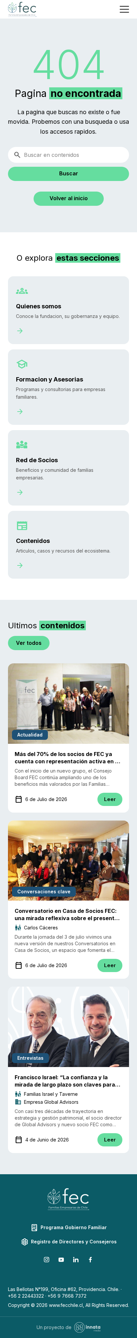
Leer (110, 799)
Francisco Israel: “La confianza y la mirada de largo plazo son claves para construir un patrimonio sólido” (65, 1084)
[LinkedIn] (75, 1260)
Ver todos (29, 643)
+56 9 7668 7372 (67, 1296)
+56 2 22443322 (26, 1296)
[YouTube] (61, 1260)
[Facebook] (90, 1260)
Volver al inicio (69, 198)
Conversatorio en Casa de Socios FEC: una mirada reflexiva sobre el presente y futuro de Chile (68, 918)
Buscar (68, 173)
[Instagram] (46, 1260)
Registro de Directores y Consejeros (69, 1242)
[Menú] (124, 9)
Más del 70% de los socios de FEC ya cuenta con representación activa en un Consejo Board (68, 761)
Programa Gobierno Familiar (68, 1227)
